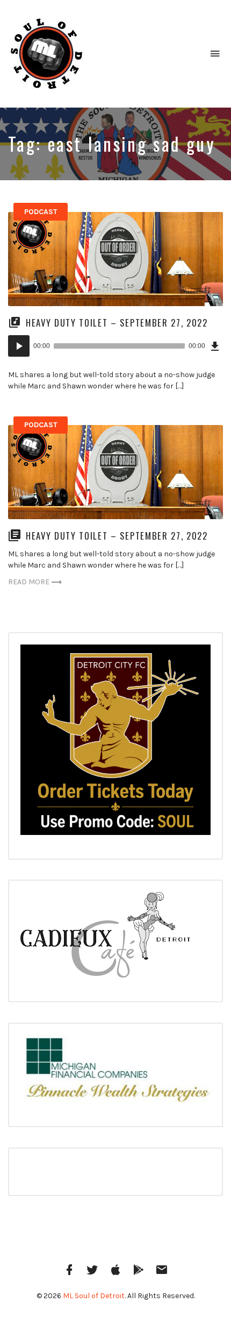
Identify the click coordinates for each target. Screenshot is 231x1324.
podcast (40, 211)
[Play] (19, 346)
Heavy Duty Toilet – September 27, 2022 (118, 322)
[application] (115, 346)
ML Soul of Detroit (94, 1295)
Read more (28, 581)
